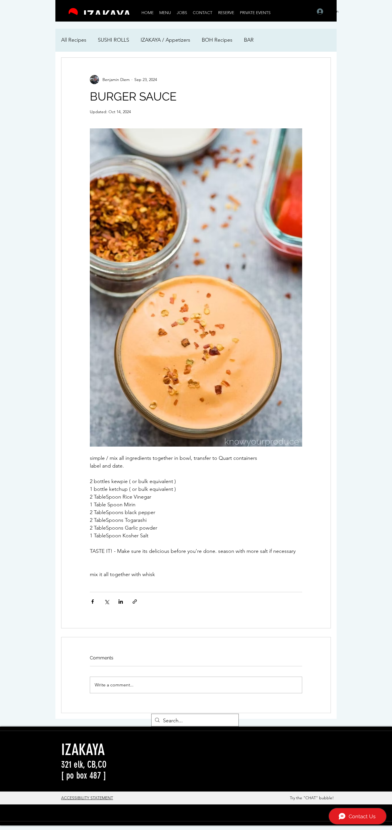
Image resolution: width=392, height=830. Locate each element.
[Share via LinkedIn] (120, 601)
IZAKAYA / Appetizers (165, 40)
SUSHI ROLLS (113, 40)
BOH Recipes (217, 40)
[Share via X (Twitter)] (106, 601)
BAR (249, 40)
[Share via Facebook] (92, 601)
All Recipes (73, 40)
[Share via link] (134, 601)
